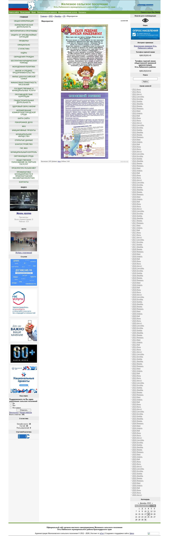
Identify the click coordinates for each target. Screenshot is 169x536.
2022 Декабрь (137, 390)
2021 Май (136, 345)
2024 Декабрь (137, 447)
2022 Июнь (136, 376)
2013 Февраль (138, 108)
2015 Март (136, 168)
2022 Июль (136, 378)
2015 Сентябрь (138, 182)
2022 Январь (137, 364)
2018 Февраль (138, 252)
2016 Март (136, 197)
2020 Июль (136, 321)
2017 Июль (136, 235)
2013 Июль (136, 120)
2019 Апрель (137, 285)
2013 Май (136, 116)
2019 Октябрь (137, 299)
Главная (43, 16)
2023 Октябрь (137, 414)
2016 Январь (137, 192)
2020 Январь (137, 306)
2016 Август (137, 209)
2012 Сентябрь (138, 97)
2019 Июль (136, 292)
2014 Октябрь (137, 156)
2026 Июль (136, 493)
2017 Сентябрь (138, 240)
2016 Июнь (136, 204)
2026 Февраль (138, 481)
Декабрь (58, 16)
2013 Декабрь (137, 132)
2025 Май (136, 459)
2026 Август (137, 495)
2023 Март (136, 397)
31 (145, 520)
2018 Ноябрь (137, 273)
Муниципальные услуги (67, 12)
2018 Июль (136, 264)
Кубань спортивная (23, 253)
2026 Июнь (136, 490)
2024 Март (136, 426)
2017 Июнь (136, 233)
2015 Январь (137, 163)
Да (14, 403)
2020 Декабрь (137, 333)
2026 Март (136, 483)
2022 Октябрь (137, 385)
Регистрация (25, 12)
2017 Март (136, 225)
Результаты (13, 413)
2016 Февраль (138, 194)
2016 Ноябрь (137, 216)
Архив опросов (26, 413)
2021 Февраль (138, 338)
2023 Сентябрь (138, 411)
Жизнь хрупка (24, 213)
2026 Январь (137, 478)
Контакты (82, 12)
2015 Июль (136, 178)
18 (64, 16)
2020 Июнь (136, 318)
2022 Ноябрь (137, 388)
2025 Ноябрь (137, 474)
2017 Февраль (138, 223)
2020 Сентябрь (138, 326)
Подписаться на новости (47, 12)
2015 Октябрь (137, 185)
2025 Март (136, 454)
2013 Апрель (137, 113)
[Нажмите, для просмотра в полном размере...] (84, 90)
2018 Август (137, 266)
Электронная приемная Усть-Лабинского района (145, 47)
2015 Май (136, 173)
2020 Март (136, 311)
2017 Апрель (137, 228)
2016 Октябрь (137, 213)
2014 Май (136, 144)
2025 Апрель (137, 457)
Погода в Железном (145, 5)
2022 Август (137, 380)
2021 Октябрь (137, 357)
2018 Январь (137, 249)
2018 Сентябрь (138, 268)
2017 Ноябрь (137, 244)
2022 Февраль (138, 366)
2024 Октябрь (137, 442)
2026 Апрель (137, 485)
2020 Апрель (137, 314)
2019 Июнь (136, 290)
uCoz (102, 533)
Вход (34, 12)
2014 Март (136, 139)
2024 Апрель (137, 428)
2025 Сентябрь (138, 469)
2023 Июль (136, 407)
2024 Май (136, 431)
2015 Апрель (137, 171)
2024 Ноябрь (137, 445)
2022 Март (136, 369)
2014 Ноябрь (137, 159)
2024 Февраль (138, 423)
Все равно (17, 408)
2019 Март (136, 283)
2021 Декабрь (137, 361)
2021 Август (137, 352)
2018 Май (136, 259)
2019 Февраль (138, 280)
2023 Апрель (137, 400)
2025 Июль (136, 464)
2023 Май (136, 402)
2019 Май (136, 287)
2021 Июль (136, 349)
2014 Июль (136, 149)
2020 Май (136, 316)
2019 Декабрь (137, 304)
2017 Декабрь (137, 247)
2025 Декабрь (137, 476)
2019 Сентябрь (138, 297)
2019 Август (137, 295)
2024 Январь (137, 421)
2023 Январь (137, 392)
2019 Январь (137, 278)
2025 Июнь (136, 462)
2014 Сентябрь (138, 154)
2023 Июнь (136, 404)
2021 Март (136, 340)
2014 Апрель (137, 142)
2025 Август (137, 466)
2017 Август (137, 237)
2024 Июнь (136, 433)
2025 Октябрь (137, 471)
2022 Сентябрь (138, 383)
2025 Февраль (138, 452)
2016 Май (136, 202)
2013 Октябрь (137, 128)
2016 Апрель (137, 199)
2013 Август (137, 123)
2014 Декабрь (137, 161)
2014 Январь (137, 135)
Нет (14, 406)
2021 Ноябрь (137, 359)
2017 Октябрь (137, 242)
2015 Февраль (138, 166)
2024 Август (137, 438)
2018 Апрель (137, 256)
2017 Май (136, 230)
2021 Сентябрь (138, 354)
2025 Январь (137, 450)
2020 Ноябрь (137, 330)
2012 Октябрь (137, 99)
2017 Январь (137, 221)
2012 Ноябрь (137, 101)
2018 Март (136, 254)
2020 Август (137, 323)
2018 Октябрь (137, 271)
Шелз (132, 533)
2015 (51, 16)
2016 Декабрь (137, 218)
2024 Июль (136, 435)
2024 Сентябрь (138, 440)
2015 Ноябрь (137, 187)
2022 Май (136, 373)
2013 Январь (137, 106)
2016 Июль (136, 206)
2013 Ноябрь (137, 130)
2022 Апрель (137, 371)
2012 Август (137, 94)
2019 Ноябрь (137, 302)
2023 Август (137, 409)
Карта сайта (14, 12)
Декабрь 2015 (145, 503)
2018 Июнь (136, 261)
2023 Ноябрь (137, 416)
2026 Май (136, 488)
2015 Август (137, 180)
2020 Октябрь (137, 328)
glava (59, 161)
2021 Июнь (136, 347)
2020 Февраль (138, 309)
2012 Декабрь (137, 104)
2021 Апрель (137, 342)
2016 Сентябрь (138, 211)
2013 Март (136, 111)
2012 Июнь (136, 89)
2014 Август (137, 151)
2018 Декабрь (137, 275)
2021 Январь (137, 335)
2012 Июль (136, 92)
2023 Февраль (138, 395)
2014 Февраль (138, 137)
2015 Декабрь (137, 190)
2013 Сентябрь (138, 125)
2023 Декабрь (137, 419)
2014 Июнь (136, 147)
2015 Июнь (136, 175)
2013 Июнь (136, 118)
